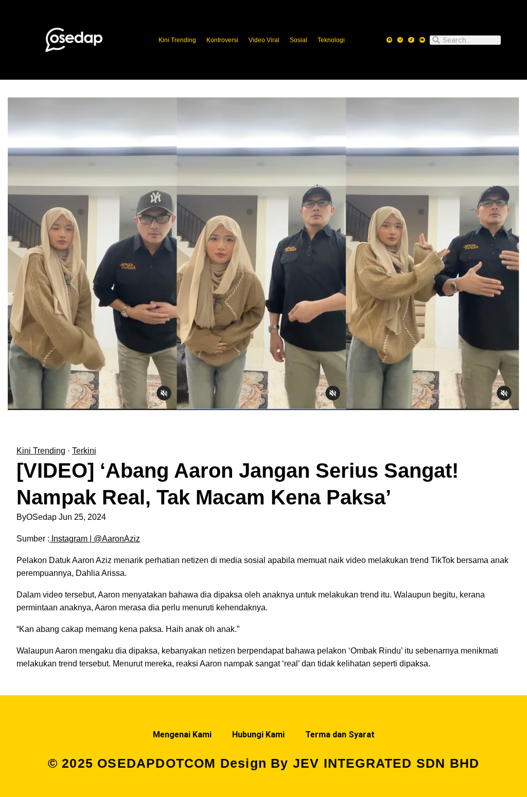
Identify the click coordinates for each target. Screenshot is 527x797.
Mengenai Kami (182, 734)
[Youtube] (422, 40)
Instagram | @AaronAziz (95, 538)
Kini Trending (177, 40)
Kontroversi (222, 40)
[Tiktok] (411, 40)
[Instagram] (400, 40)
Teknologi (331, 40)
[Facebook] (389, 40)
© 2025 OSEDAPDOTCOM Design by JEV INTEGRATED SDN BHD (263, 763)
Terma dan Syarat (340, 734)
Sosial (298, 40)
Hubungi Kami (258, 734)
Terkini (84, 450)
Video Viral (264, 40)
